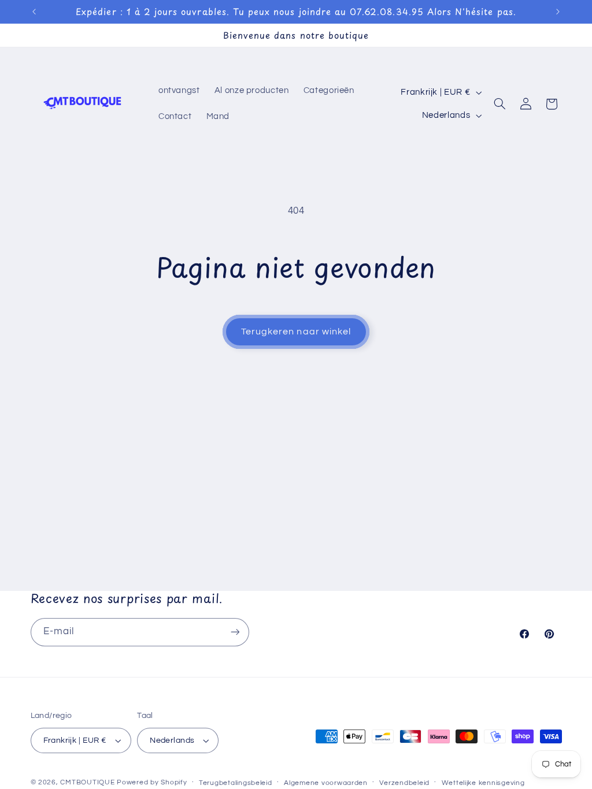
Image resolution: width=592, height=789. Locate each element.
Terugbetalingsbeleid (235, 783)
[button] (500, 104)
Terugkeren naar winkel (296, 331)
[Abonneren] (234, 632)
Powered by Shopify (152, 782)
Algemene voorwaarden (326, 783)
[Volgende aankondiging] (558, 11)
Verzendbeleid (404, 783)
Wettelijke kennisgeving (483, 783)
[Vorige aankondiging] (34, 11)
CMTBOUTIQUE (87, 782)
